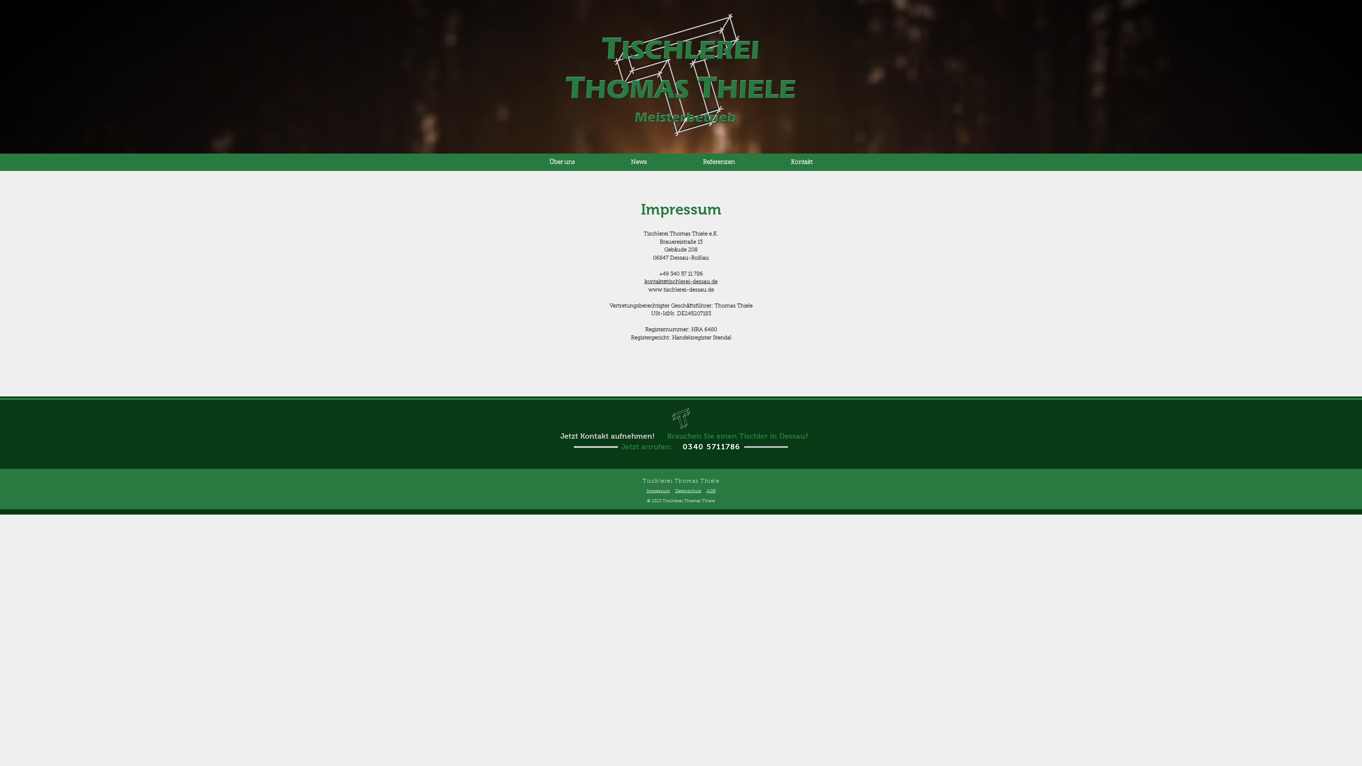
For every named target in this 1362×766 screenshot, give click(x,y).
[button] (562, 162)
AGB (711, 491)
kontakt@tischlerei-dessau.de (681, 282)
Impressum (658, 491)
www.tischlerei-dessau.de (681, 290)
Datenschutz (688, 491)
